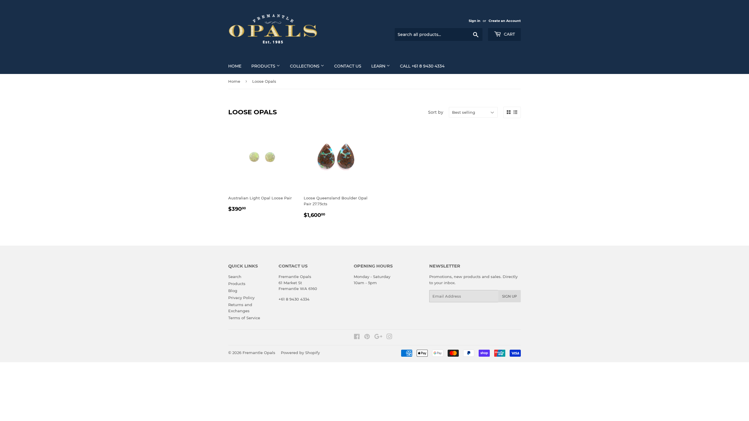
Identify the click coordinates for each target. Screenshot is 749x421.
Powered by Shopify (300, 352)
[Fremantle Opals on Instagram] (389, 337)
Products (263, 66)
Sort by (435, 112)
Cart (509, 34)
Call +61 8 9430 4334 (422, 66)
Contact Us (347, 66)
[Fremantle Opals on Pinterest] (367, 337)
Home (234, 66)
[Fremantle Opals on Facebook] (357, 337)
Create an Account (505, 21)
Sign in (474, 21)
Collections (305, 66)
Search (234, 276)
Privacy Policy (241, 297)
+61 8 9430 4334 (294, 299)
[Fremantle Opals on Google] (378, 337)
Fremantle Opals (259, 352)
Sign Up (509, 296)
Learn (378, 66)
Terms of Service (244, 317)
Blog (232, 290)
